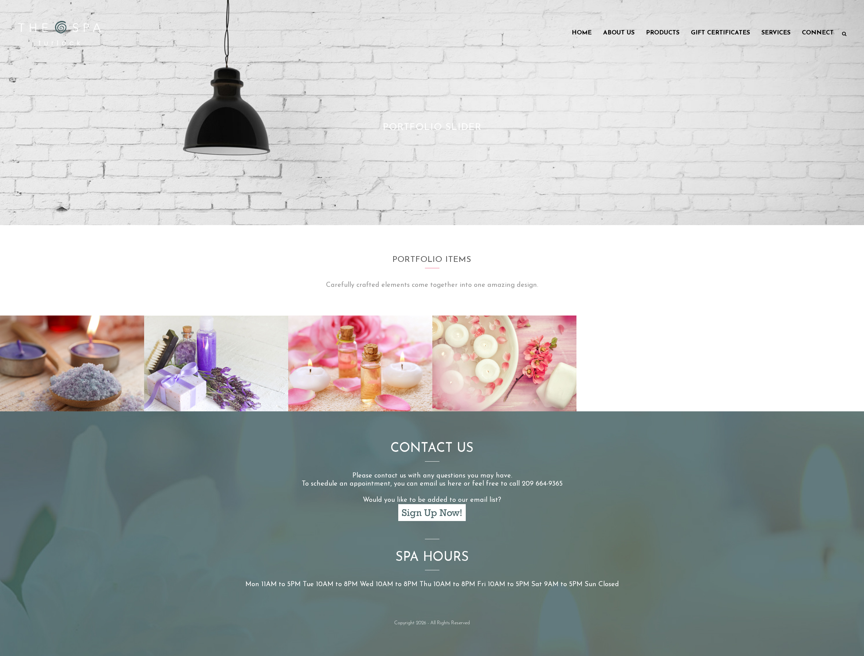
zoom (59, 393)
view (85, 393)
